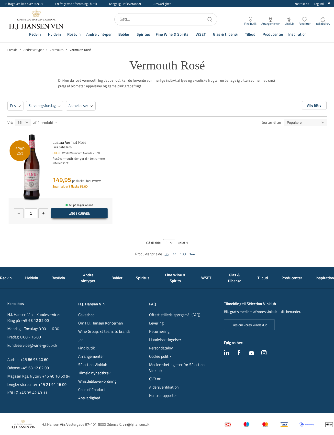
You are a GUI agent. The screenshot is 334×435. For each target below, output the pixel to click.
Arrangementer (91, 356)
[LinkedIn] (226, 354)
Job (80, 340)
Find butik (86, 348)
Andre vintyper (99, 34)
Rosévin (74, 34)
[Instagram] (264, 354)
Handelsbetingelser (165, 340)
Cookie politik (160, 356)
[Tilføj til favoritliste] (110, 137)
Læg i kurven (79, 213)
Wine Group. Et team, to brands (104, 331)
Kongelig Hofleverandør (125, 3)
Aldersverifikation (164, 387)
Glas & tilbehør (225, 34)
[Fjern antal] (19, 213)
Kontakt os (301, 3)
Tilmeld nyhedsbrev (94, 373)
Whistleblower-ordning (97, 381)
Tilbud (250, 34)
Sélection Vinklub (92, 365)
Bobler (123, 34)
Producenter (273, 34)
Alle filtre (314, 105)
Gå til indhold (13, 5)
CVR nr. (155, 379)
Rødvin (35, 34)
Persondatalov (161, 348)
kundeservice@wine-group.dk (32, 345)
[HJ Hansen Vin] (37, 19)
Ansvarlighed (162, 3)
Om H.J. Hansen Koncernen (100, 323)
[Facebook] (239, 354)
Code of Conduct (91, 389)
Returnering (159, 331)
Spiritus (143, 34)
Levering (156, 323)
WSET (201, 34)
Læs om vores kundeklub (249, 324)
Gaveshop (86, 315)
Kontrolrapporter (163, 395)
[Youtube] (251, 354)
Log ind (319, 3)
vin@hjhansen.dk (136, 424)
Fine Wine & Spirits (172, 34)
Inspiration (297, 34)
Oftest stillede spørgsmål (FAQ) (174, 315)
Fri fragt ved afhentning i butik (76, 3)
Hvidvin (54, 34)
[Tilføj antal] (43, 213)
